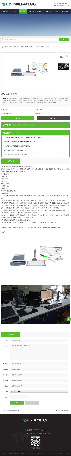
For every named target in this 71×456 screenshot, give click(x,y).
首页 (11, 46)
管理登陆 (66, 453)
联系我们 (65, 11)
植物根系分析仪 (34, 46)
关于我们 (14, 11)
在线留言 (56, 11)
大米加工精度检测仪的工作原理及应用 (15, 150)
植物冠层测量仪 (65, 410)
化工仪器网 (60, 453)
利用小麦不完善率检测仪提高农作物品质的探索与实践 (19, 141)
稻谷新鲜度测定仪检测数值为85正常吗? (15, 154)
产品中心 (22, 11)
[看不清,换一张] (35, 396)
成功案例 (48, 11)
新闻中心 (31, 11)
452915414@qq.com (40, 430)
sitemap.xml (47, 453)
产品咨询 (18, 118)
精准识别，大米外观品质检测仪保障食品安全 (17, 146)
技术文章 (39, 11)
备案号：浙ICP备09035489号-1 (34, 453)
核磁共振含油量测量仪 (12, 410)
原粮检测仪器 (24, 46)
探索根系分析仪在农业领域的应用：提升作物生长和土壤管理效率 (23, 137)
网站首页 (6, 11)
